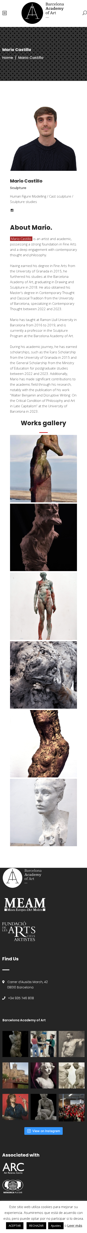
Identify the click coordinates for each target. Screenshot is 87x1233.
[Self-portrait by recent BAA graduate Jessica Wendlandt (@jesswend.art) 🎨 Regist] (15, 1107)
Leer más (74, 1225)
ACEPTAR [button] (15, 1226)
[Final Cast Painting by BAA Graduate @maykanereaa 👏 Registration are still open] (43, 1075)
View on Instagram (46, 1131)
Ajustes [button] (56, 1226)
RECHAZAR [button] (36, 1226)
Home (7, 57)
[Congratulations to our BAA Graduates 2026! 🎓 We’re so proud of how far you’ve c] (72, 1108)
